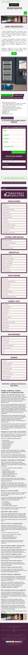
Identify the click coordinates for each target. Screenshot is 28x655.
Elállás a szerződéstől (6, 378)
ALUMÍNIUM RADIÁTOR (6, 307)
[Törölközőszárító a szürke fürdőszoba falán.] (14, 73)
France (8, 630)
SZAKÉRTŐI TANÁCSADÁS (7, 363)
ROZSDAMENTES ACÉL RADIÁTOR (8, 322)
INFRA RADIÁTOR (5, 289)
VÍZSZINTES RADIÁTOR (6, 214)
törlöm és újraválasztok (19, 152)
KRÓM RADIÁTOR (5, 312)
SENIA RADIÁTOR (5, 342)
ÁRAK (14, 53)
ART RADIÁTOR (5, 278)
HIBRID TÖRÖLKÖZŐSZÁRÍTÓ (7, 248)
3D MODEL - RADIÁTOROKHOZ (8, 345)
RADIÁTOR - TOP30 (5, 268)
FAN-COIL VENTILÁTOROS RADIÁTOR (9, 296)
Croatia (5, 630)
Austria (14, 628)
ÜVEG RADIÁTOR (5, 330)
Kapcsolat (3, 634)
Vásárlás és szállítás (9, 634)
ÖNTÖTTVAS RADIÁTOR (6, 317)
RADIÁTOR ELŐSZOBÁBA (7, 255)
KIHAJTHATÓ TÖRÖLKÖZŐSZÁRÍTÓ (8, 281)
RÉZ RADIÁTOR (5, 319)
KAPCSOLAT (4, 360)
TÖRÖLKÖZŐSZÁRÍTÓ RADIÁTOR (8, 209)
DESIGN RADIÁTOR (5, 212)
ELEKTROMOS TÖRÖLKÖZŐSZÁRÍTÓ (9, 243)
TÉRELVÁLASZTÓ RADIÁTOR (7, 291)
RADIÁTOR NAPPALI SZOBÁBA (8, 258)
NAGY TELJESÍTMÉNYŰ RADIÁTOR (8, 225)
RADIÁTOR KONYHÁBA (6, 266)
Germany (10, 630)
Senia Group (9, 635)
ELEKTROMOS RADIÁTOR (7, 240)
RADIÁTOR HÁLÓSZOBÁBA (7, 263)
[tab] (7, 95)
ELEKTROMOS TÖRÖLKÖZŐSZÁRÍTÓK (13, 0)
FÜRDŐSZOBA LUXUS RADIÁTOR (8, 232)
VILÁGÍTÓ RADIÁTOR (6, 286)
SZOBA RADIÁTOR (5, 207)
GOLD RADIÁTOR (5, 309)
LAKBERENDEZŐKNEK (6, 366)
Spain (21, 630)
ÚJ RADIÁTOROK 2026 (6, 271)
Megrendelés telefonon (6, 371)
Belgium (2, 630)
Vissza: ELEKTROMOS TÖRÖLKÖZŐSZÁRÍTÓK (14, 183)
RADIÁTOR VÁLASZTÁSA (6, 348)
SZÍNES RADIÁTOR (5, 324)
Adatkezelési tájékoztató (6, 376)
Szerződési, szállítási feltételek (7, 373)
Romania (18, 630)
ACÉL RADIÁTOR (5, 304)
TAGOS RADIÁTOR (5, 222)
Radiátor (3, 0)
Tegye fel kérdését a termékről (7, 118)
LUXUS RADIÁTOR (5, 230)
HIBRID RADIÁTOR (5, 245)
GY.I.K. (3, 350)
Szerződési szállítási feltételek (16, 635)
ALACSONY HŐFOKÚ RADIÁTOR (8, 227)
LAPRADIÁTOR (5, 219)
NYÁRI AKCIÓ (4, 204)
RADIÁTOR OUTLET (6, 337)
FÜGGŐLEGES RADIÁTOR (7, 217)
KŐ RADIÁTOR (4, 314)
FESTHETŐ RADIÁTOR (6, 284)
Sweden (23, 630)
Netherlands (14, 630)
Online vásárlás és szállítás (7, 368)
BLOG (3, 353)
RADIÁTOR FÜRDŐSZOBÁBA (7, 261)
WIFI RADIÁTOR (5, 294)
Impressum (15, 634)
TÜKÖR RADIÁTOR (5, 327)
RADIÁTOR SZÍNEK (5, 340)
